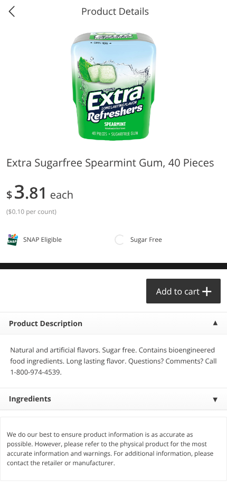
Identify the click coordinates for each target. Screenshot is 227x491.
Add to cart (178, 291)
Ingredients (30, 399)
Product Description (45, 324)
